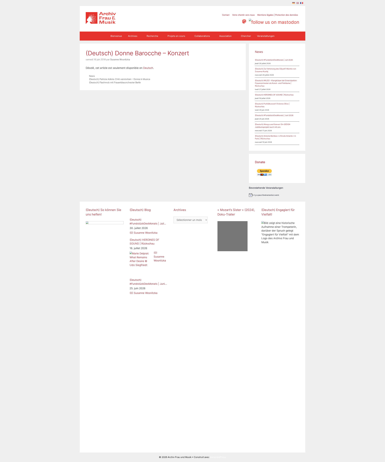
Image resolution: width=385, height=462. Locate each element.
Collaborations (202, 36)
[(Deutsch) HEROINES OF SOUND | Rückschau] (141, 263)
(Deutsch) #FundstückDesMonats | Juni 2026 (274, 115)
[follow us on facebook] (221, 21)
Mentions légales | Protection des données (277, 15)
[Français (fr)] (301, 3)
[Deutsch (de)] (293, 3)
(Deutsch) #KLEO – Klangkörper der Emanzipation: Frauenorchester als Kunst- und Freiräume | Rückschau (276, 83)
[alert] (277, 195)
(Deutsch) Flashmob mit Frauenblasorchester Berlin (115, 82)
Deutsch (148, 67)
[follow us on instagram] (227, 21)
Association (225, 36)
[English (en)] (297, 3)
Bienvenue (116, 36)
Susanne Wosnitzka (145, 232)
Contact (225, 15)
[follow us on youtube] (232, 21)
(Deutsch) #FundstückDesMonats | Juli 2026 (274, 60)
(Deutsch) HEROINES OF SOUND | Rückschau (274, 95)
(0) (131, 232)
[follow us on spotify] (238, 21)
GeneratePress (218, 457)
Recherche (152, 36)
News (92, 76)
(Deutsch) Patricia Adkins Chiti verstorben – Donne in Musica (119, 79)
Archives (132, 36)
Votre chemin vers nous (243, 15)
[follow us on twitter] (215, 21)
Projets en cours (176, 36)
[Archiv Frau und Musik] (101, 22)
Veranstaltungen (265, 36)
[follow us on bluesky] (274, 21)
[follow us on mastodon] (244, 21)
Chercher (246, 36)
